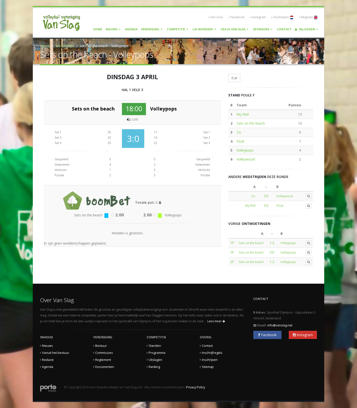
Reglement (103, 360)
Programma (157, 353)
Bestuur (101, 346)
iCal (234, 78)
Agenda (131, 29)
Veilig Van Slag (233, 29)
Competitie (176, 29)
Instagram (259, 17)
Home (97, 29)
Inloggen (306, 29)
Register (307, 17)
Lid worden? (203, 29)
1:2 (272, 242)
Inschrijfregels (212, 353)
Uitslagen (155, 360)
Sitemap (208, 367)
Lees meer (214, 321)
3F (232, 252)
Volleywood (246, 159)
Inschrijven (281, 17)
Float (241, 141)
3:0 (266, 196)
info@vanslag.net (279, 325)
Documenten (104, 367)
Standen (155, 346)
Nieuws (112, 29)
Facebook (237, 17)
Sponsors (261, 29)
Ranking (154, 367)
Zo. (239, 132)
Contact (284, 29)
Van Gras (216, 17)
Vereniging (150, 29)
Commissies (104, 353)
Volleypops (245, 150)
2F (232, 261)
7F (232, 242)
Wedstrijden (64, 45)
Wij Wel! (243, 114)
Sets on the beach (251, 123)
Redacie (48, 360)
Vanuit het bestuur (55, 353)
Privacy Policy (195, 387)
